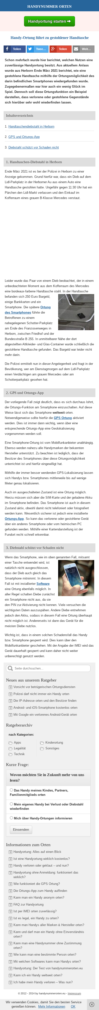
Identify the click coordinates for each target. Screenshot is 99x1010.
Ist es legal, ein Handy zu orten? (36, 918)
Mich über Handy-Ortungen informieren (43, 818)
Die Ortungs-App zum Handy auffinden (40, 891)
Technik (19, 754)
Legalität (20, 748)
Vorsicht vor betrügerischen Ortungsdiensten (44, 687)
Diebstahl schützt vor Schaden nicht (33, 147)
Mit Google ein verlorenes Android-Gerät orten (45, 714)
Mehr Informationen (51, 1006)
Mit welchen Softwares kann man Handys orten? (47, 961)
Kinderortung (54, 742)
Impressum (74, 993)
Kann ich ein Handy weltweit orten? (37, 975)
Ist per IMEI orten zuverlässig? (34, 911)
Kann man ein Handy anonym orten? (38, 897)
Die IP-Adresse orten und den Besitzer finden (44, 700)
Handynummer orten (49, 6)
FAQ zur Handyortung (28, 904)
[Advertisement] (44, 238)
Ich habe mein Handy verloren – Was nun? (43, 982)
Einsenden (21, 829)
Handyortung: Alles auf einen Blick (37, 852)
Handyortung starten (47, 21)
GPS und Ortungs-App (24, 137)
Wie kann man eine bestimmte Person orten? (44, 954)
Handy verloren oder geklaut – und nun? (41, 865)
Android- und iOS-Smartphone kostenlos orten (45, 707)
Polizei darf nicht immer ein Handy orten (41, 694)
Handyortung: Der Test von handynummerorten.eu (48, 968)
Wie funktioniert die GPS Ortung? (36, 884)
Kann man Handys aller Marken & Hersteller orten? (48, 925)
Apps (17, 742)
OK (73, 1006)
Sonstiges (52, 748)
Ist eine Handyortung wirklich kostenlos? (41, 859)
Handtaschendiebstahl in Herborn (31, 126)
